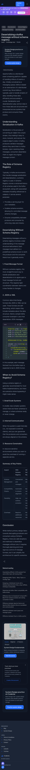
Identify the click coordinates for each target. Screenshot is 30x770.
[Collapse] (23, 324)
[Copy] (15, 324)
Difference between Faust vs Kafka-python (14, 616)
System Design (8, 731)
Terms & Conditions (9, 737)
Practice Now (19, 4)
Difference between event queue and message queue (13, 611)
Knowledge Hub (10, 42)
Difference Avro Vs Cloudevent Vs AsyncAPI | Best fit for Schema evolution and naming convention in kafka (15, 597)
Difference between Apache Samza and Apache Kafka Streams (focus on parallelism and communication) (15, 605)
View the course (10, 655)
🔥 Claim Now (21, 12)
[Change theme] (18, 325)
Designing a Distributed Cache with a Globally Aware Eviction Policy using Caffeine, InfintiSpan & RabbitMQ (15, 584)
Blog (5, 728)
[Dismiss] (25, 665)
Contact (6, 742)
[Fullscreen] (25, 324)
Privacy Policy (7, 740)
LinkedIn (6, 748)
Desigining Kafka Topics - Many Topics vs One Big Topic (14, 578)
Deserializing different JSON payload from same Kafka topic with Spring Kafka (14, 573)
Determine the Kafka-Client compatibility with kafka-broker (15, 591)
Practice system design (13, 63)
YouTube (6, 751)
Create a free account (12, 680)
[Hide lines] (20, 324)
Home (2, 42)
